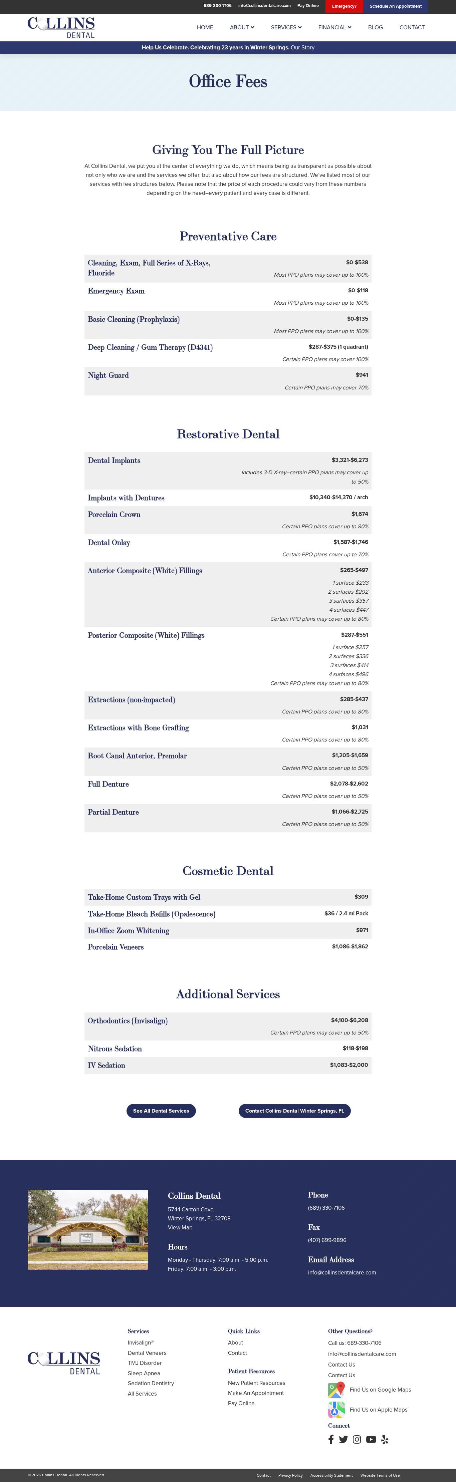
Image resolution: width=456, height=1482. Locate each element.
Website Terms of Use (380, 1475)
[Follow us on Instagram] (357, 1440)
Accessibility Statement (331, 1475)
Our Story (302, 47)
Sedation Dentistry (151, 1383)
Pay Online (241, 1403)
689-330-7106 (218, 5)
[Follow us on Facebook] (331, 1440)
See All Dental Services (161, 1111)
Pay (308, 5)
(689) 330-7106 (326, 1208)
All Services (142, 1394)
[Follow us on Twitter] (343, 1440)
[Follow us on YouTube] (371, 1440)
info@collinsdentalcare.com (264, 5)
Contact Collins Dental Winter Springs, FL (294, 1111)
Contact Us (341, 1365)
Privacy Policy (290, 1475)
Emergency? (344, 6)
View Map (180, 1227)
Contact (412, 27)
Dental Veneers (147, 1353)
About (239, 27)
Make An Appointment (256, 1393)
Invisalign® (141, 1343)
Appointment (396, 6)
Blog (375, 27)
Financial (332, 27)
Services (283, 27)
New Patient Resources (256, 1383)
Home (205, 27)
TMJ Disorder (145, 1363)
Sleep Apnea (144, 1373)
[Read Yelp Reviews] (384, 1440)
